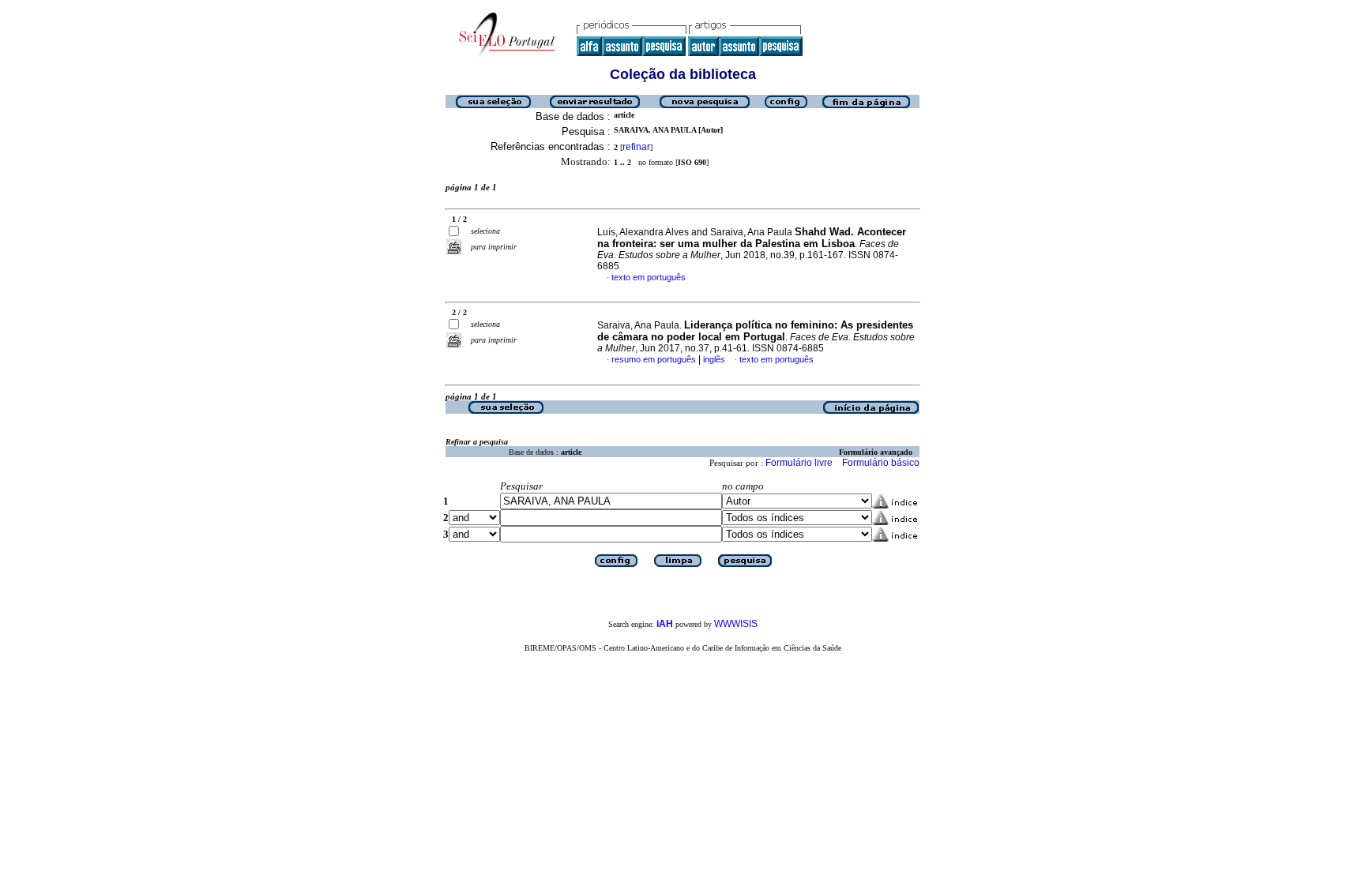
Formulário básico (880, 462)
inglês (714, 359)
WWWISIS (736, 623)
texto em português (648, 277)
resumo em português (653, 359)
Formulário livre (799, 462)
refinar (636, 146)
